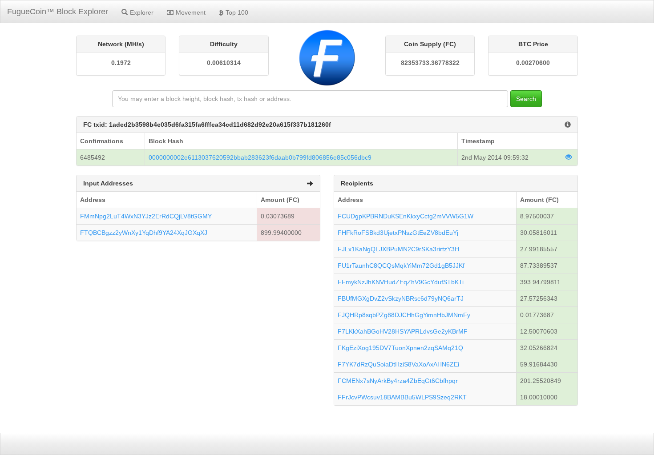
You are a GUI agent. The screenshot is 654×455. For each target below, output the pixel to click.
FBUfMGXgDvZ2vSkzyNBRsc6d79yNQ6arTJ (401, 298)
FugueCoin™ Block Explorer (57, 11)
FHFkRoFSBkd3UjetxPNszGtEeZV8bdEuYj (398, 232)
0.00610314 (224, 62)
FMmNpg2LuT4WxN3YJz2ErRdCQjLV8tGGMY (146, 216)
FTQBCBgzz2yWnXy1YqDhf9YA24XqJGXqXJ (143, 232)
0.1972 (121, 62)
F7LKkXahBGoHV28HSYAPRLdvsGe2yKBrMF (403, 331)
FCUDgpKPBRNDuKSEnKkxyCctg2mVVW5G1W (405, 216)
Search (526, 98)
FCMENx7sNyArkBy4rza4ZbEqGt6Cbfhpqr (398, 380)
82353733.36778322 (430, 62)
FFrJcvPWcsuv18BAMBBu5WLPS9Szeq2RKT (402, 397)
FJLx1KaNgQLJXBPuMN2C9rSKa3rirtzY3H (398, 249)
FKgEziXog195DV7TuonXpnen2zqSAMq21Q (400, 347)
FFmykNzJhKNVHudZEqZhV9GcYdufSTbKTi (401, 282)
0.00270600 (533, 62)
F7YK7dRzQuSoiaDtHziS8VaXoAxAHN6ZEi (398, 364)
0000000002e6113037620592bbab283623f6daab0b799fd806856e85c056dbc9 (260, 157)
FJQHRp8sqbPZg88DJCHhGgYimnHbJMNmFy (404, 314)
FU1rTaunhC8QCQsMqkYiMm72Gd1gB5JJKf (401, 265)
